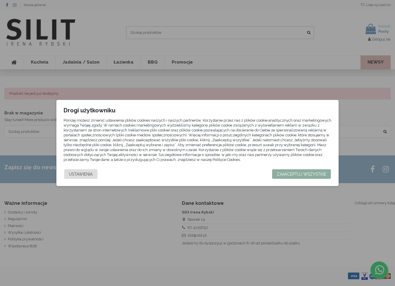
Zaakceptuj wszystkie (301, 174)
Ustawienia (81, 174)
